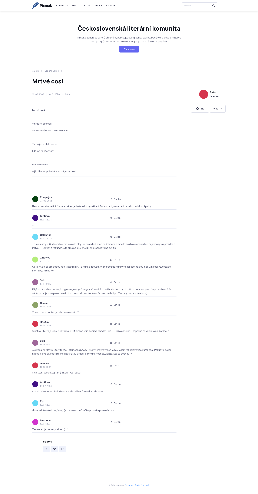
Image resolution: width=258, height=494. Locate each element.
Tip (202, 108)
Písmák (46, 5)
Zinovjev (45, 257)
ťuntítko (45, 216)
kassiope (45, 420)
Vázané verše (52, 70)
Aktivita (110, 5)
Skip (42, 280)
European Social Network (137, 485)
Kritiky (98, 5)
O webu (60, 5)
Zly (42, 401)
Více (215, 108)
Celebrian (46, 235)
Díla (74, 5)
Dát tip (117, 199)
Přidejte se (129, 49)
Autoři (86, 5)
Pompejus (46, 197)
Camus (44, 303)
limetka (214, 96)
